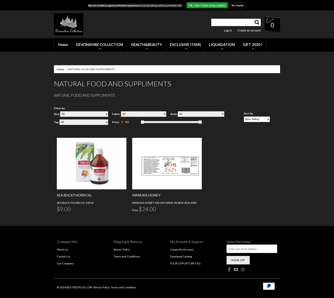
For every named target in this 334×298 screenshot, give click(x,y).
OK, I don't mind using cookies (207, 5)
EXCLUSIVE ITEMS (185, 44)
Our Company (65, 263)
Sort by (248, 113)
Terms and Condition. (123, 287)
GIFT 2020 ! (252, 44)
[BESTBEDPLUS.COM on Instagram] (243, 269)
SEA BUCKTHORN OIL (74, 195)
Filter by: (59, 108)
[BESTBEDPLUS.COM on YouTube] (236, 269)
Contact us (63, 256)
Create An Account (181, 249)
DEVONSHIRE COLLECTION (99, 44)
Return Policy (121, 249)
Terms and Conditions (126, 256)
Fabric (116, 114)
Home (60, 69)
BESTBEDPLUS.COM (79, 287)
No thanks (238, 5)
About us (62, 249)
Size (56, 114)
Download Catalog (181, 256)
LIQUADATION (222, 44)
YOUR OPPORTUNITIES (185, 263)
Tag (56, 122)
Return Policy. (101, 287)
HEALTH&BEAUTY (146, 44)
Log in (228, 30)
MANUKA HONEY (146, 195)
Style (173, 114)
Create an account (249, 30)
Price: (115, 122)
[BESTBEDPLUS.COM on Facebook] (229, 269)
